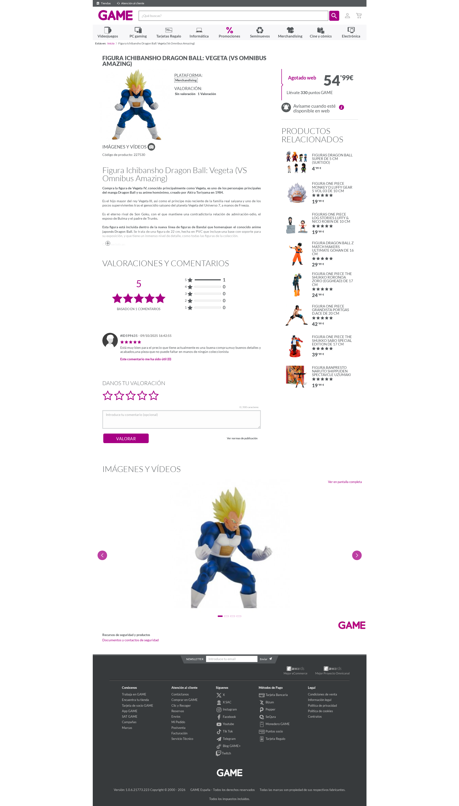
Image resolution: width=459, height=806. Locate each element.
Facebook (229, 717)
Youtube (228, 724)
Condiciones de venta (322, 694)
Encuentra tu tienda (135, 700)
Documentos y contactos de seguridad (130, 640)
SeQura (270, 717)
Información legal (319, 700)
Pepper (270, 709)
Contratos (315, 716)
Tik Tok (227, 731)
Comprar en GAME (184, 700)
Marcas (127, 728)
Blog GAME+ (231, 746)
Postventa (178, 728)
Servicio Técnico (182, 739)
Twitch (226, 753)
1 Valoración (207, 94)
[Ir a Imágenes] (151, 147)
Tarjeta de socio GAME (137, 705)
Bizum (269, 702)
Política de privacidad (322, 705)
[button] (334, 16)
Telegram (229, 739)
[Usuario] (348, 16)
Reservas (177, 711)
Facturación (179, 733)
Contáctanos (180, 694)
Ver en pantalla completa (345, 482)
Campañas (129, 722)
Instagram (229, 709)
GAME (115, 15)
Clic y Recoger (181, 705)
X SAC (226, 702)
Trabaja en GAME (134, 694)
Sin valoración (185, 94)
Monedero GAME (277, 724)
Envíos (175, 716)
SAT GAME (129, 716)
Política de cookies (320, 711)
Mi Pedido (178, 722)
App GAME (129, 711)
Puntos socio (274, 731)
